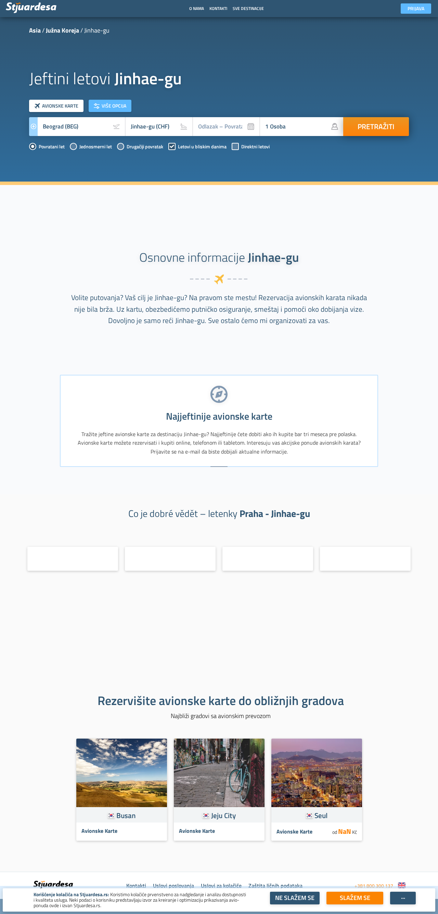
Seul (320, 815)
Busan (126, 815)
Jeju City (223, 815)
